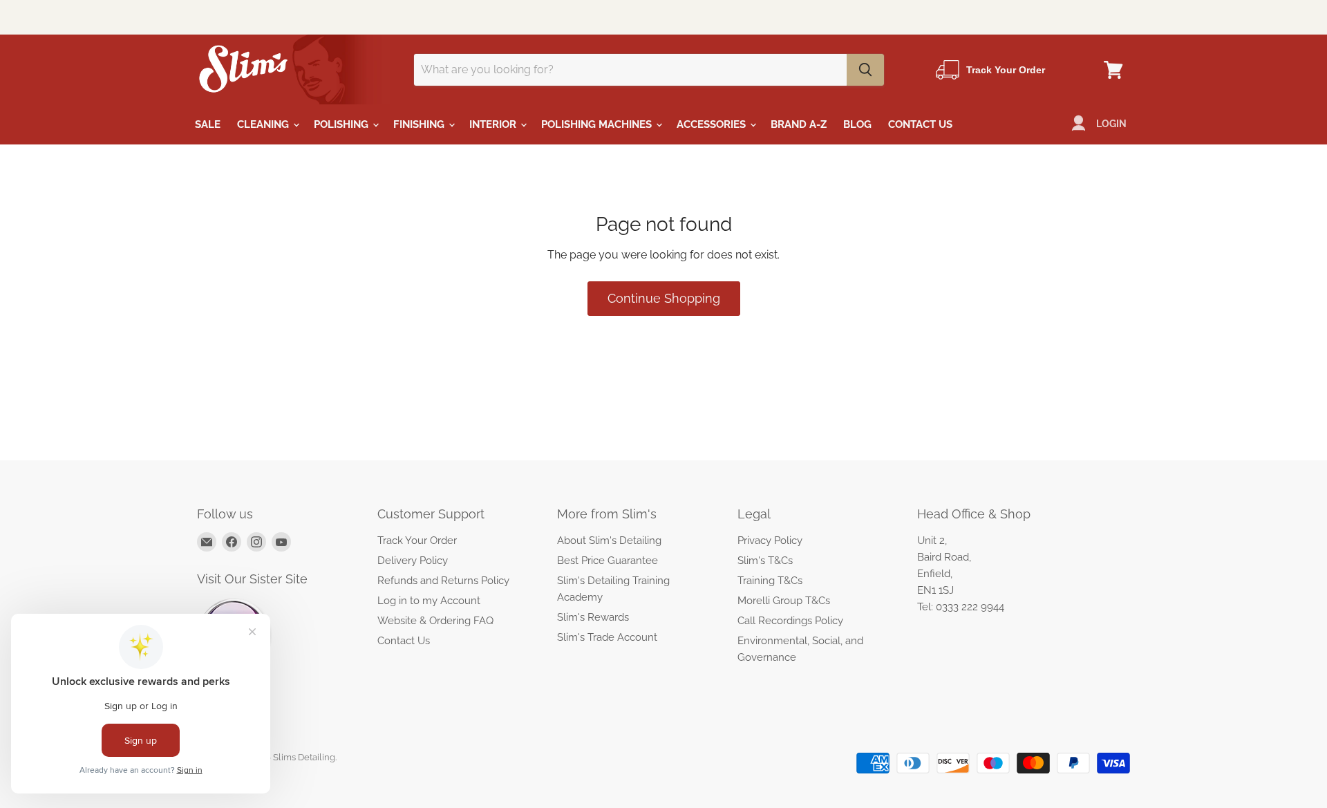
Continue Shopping (664, 298)
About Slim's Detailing (609, 540)
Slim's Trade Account (607, 637)
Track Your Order (417, 540)
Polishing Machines (598, 124)
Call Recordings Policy (790, 620)
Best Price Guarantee (607, 560)
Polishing (342, 124)
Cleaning (264, 124)
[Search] (865, 70)
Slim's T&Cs (765, 560)
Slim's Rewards (593, 617)
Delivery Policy (412, 560)
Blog (857, 124)
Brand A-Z (799, 124)
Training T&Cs (769, 580)
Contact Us (920, 124)
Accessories (713, 124)
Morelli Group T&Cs (783, 600)
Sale (207, 124)
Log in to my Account (428, 600)
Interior (494, 124)
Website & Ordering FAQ (435, 620)
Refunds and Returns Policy (443, 580)
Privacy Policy (769, 540)
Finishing (420, 124)
